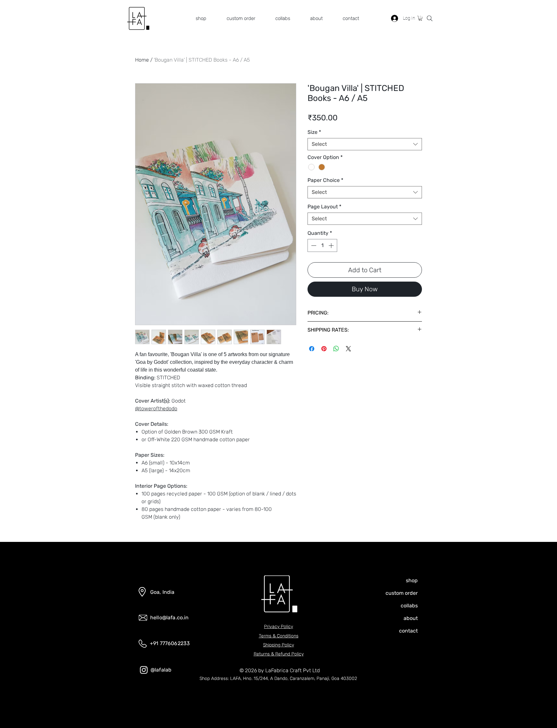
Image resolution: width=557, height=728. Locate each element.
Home (142, 60)
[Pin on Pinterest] (324, 349)
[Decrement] (313, 245)
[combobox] (365, 144)
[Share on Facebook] (312, 349)
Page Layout (324, 207)
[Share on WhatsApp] (336, 349)
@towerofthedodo (156, 408)
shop (412, 580)
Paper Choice (325, 180)
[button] (235, 18)
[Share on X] (348, 349)
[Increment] (331, 245)
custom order (402, 593)
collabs (409, 606)
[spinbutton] (322, 245)
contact (408, 631)
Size (314, 132)
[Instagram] (144, 670)
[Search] (429, 18)
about (411, 618)
